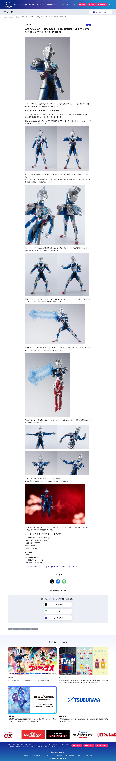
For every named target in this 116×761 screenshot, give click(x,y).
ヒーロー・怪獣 (22, 4)
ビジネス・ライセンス (37, 755)
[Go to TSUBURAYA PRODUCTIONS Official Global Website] (110, 5)
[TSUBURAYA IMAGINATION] (58, 734)
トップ (5, 17)
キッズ (55, 4)
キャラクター (24, 744)
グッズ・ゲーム (40, 4)
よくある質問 (11, 746)
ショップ (42, 744)
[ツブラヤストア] (83, 734)
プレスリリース (50, 755)
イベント (31, 4)
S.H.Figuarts (12, 629)
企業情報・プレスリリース (22, 746)
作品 (15, 4)
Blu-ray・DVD (56, 744)
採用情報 (59, 755)
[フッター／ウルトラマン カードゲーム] (33, 734)
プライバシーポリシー (49, 746)
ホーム (9, 744)
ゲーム (62, 744)
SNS (67, 4)
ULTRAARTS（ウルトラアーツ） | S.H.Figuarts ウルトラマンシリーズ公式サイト (51, 567)
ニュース (61, 4)
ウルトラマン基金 (88, 755)
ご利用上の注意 (38, 746)
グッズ (17, 17)
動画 (18, 744)
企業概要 (26, 755)
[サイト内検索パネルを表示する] (75, 5)
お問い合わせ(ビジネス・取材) (72, 755)
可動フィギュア (33, 629)
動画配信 (49, 4)
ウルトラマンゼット (23, 629)
